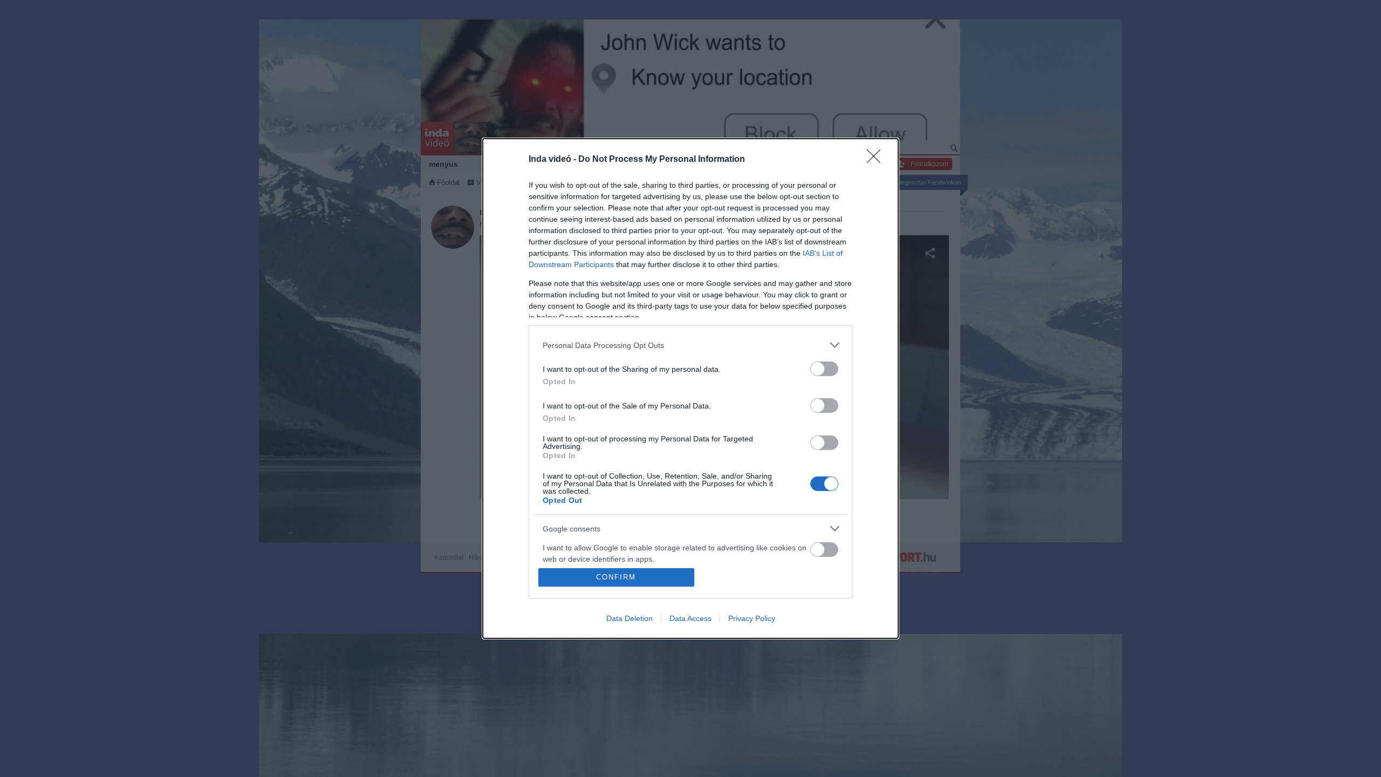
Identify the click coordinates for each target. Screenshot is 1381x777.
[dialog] (690, 388)
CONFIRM (616, 577)
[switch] (824, 369)
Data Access (690, 618)
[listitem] (690, 345)
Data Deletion (629, 618)
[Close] (877, 159)
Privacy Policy (751, 618)
